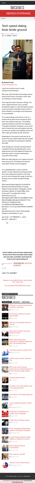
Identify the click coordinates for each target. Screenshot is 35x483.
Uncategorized (7, 33)
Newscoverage (18, 13)
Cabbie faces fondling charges (19, 420)
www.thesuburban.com (9, 85)
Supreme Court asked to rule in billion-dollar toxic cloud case (17, 281)
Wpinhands (27, 476)
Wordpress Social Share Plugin (13, 480)
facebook (12, 7)
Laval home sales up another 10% (20, 350)
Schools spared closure (17, 377)
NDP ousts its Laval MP (17, 454)
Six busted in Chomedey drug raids (21, 394)
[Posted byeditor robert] (8, 263)
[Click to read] (5, 307)
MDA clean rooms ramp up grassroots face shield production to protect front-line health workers (21, 369)
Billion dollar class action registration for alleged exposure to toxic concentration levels (20, 341)
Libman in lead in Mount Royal (19, 462)
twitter (15, 7)
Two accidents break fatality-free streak (17, 285)
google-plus (19, 7)
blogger (22, 7)
